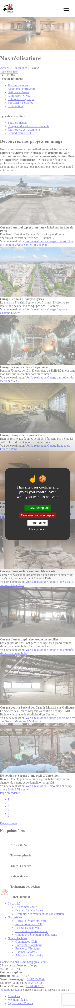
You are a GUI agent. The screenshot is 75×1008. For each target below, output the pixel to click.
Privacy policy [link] (37, 529)
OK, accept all (39, 507)
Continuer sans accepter (37, 515)
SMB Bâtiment (8, 8)
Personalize (37, 522)
